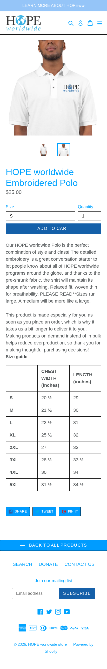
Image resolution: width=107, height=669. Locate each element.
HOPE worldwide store (47, 644)
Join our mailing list (53, 580)
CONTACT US (79, 564)
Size (10, 207)
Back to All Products (57, 545)
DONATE (48, 564)
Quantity (85, 207)
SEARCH (22, 564)
